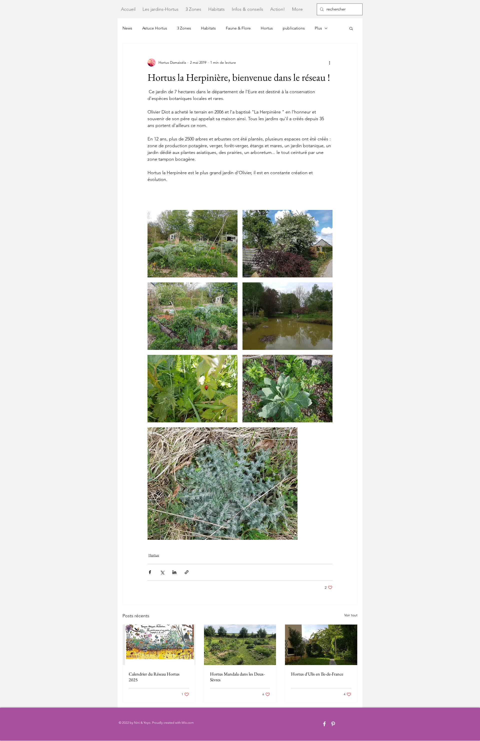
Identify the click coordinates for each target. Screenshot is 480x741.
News (127, 28)
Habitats (208, 28)
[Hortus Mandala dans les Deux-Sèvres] (240, 645)
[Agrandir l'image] (193, 243)
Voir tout (351, 615)
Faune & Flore (238, 28)
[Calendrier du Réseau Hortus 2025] (159, 645)
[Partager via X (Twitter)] (162, 572)
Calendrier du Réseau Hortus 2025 (154, 677)
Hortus (267, 28)
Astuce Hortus (154, 28)
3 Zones (184, 28)
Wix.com (188, 723)
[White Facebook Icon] (324, 724)
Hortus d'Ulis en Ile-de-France (317, 674)
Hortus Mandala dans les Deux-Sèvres (237, 677)
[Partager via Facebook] (150, 572)
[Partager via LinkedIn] (174, 572)
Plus (318, 28)
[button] (351, 28)
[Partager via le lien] (186, 572)
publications (294, 28)
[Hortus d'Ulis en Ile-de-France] (321, 645)
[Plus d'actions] (329, 62)
